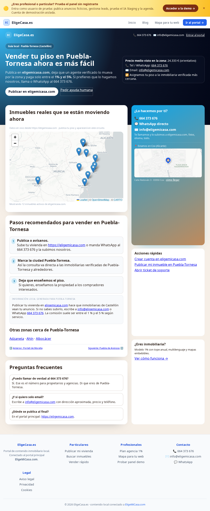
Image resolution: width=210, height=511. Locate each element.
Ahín (29, 338)
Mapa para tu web (167, 22)
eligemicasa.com (56, 305)
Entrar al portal (195, 35)
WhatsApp (185, 462)
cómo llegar (172, 179)
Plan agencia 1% (131, 451)
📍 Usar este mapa (107, 136)
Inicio (132, 22)
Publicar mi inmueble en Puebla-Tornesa (166, 264)
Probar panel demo (131, 462)
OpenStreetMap (100, 199)
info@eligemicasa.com (170, 35)
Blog (145, 22)
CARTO (118, 199)
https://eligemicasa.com (66, 245)
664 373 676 (144, 35)
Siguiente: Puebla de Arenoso (104, 348)
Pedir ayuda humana (76, 90)
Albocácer (43, 338)
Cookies (26, 490)
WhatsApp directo (153, 124)
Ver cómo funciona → (151, 358)
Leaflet (83, 199)
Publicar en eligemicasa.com (31, 91)
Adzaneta (16, 338)
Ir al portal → (195, 22)
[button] (93, 168)
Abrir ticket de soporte (152, 270)
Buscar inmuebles (78, 456)
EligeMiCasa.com (135, 504)
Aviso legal (26, 479)
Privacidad (26, 484)
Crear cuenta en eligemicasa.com (160, 259)
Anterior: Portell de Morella (27, 348)
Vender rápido (79, 462)
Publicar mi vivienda (79, 451)
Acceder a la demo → (180, 8)
